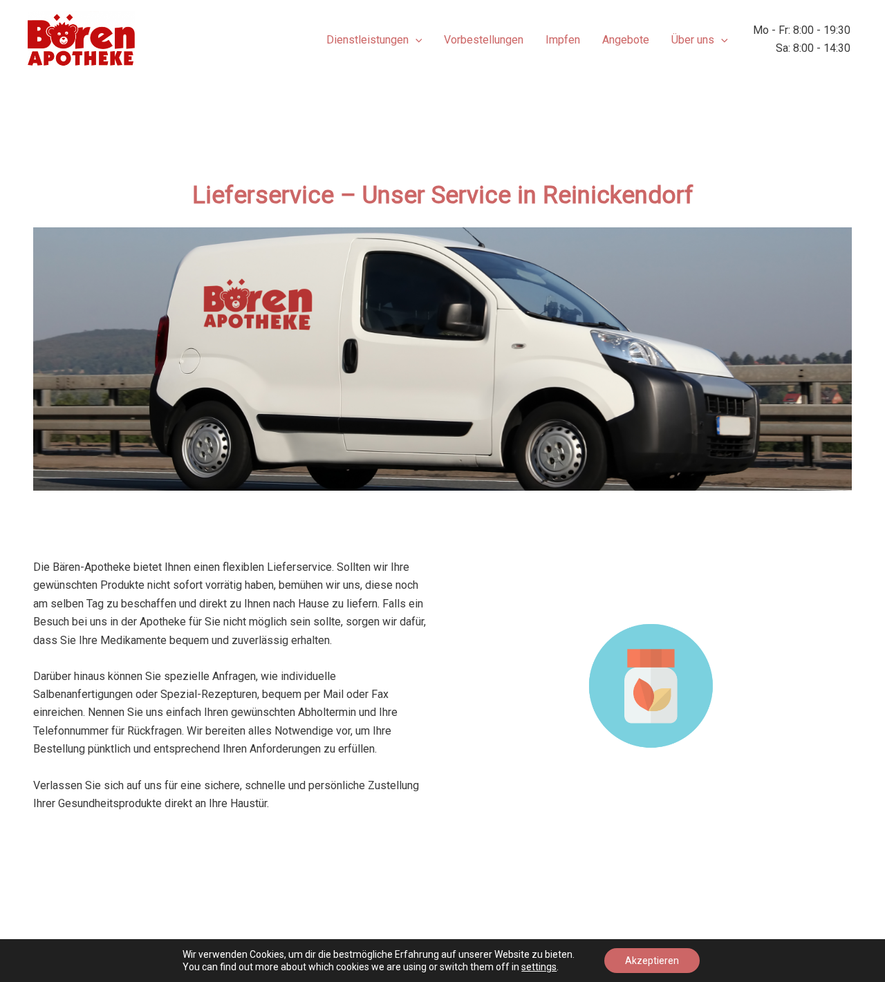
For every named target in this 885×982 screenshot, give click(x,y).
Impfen (563, 39)
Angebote (625, 39)
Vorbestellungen (483, 39)
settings (539, 966)
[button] (415, 40)
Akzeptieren (652, 960)
